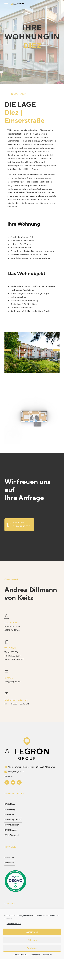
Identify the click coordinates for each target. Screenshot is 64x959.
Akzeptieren (32, 932)
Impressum (47, 955)
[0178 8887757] (8, 525)
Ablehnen (32, 940)
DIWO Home (9, 804)
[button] (7, 350)
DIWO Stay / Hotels (13, 820)
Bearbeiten (32, 948)
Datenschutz (35, 955)
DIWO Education (11, 825)
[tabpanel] (32, 352)
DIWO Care (9, 815)
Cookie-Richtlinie (21, 955)
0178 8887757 (17, 659)
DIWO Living (9, 809)
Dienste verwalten (14, 924)
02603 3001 (14, 652)
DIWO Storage (10, 830)
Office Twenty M (11, 835)
